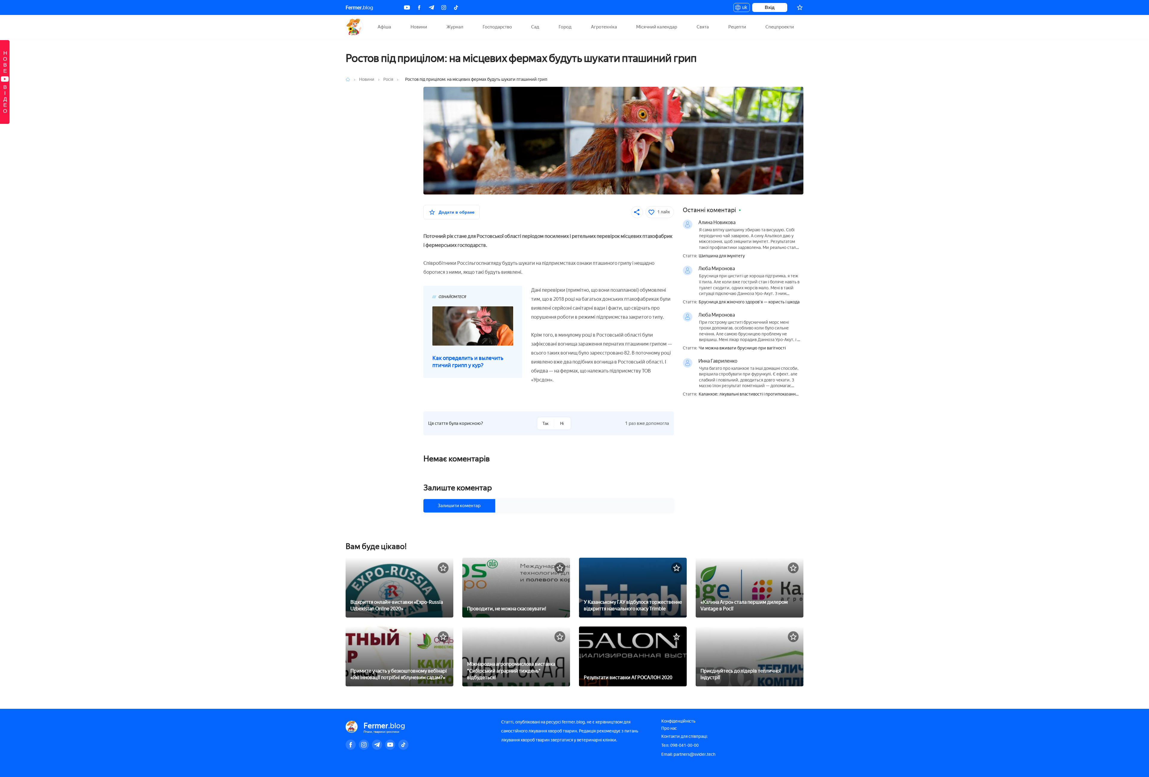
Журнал (454, 27)
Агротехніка (604, 27)
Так (545, 423)
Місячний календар (656, 27)
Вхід (770, 7)
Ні (562, 423)
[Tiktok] (456, 7)
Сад (535, 27)
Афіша (384, 27)
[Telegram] (431, 7)
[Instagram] (443, 7)
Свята (703, 27)
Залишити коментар (459, 505)
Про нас (669, 728)
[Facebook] (419, 7)
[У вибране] (443, 567)
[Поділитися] (637, 212)
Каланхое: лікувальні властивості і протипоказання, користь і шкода (749, 394)
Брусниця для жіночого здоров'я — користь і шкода (749, 302)
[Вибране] (799, 7)
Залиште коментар (457, 487)
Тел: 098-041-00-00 (680, 745)
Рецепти (737, 27)
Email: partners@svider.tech (688, 754)
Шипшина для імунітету (722, 256)
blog (359, 7)
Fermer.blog (354, 27)
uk (743, 8)
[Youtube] (407, 7)
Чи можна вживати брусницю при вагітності (742, 348)
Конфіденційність (678, 721)
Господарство (497, 27)
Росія (388, 79)
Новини (419, 27)
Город (565, 27)
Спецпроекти (779, 27)
